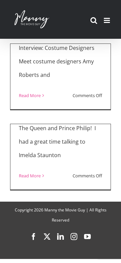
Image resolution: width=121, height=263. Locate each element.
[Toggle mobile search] (93, 20)
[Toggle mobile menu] (107, 20)
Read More (30, 95)
